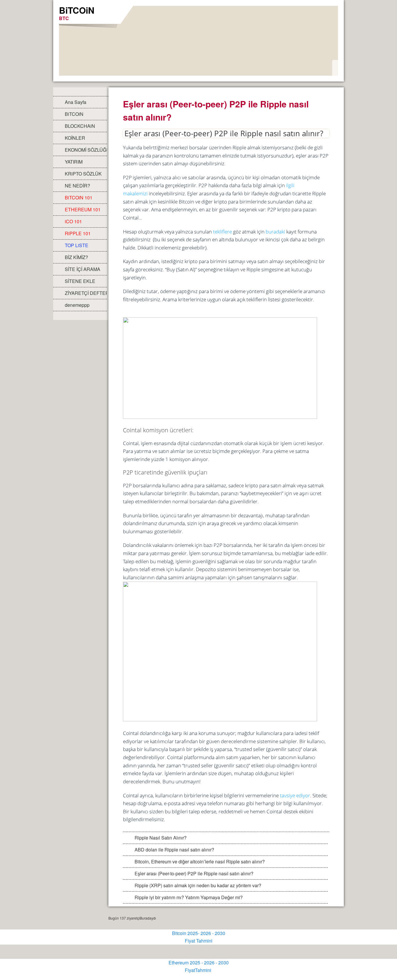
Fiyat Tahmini (198, 940)
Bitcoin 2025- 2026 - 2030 (198, 933)
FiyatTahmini (198, 970)
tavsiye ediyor (295, 795)
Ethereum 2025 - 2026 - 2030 (199, 962)
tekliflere (222, 231)
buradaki (275, 231)
